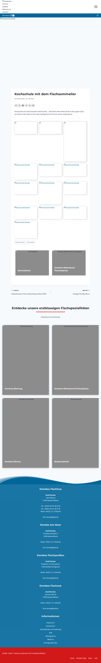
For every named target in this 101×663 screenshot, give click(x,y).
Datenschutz (50, 626)
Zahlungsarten (50, 636)
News (90, 658)
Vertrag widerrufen (50, 643)
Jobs (96, 658)
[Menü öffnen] (96, 6)
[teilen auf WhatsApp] (29, 105)
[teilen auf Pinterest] (22, 105)
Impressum (50, 623)
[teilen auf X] (19, 105)
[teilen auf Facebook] (15, 105)
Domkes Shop (81, 658)
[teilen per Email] (33, 105)
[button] (25, 128)
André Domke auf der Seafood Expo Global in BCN (28, 292)
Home (72, 658)
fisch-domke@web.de (50, 517)
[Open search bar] (98, 15)
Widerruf (50, 639)
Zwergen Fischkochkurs (81, 292)
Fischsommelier (20, 242)
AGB (50, 633)
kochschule (30, 242)
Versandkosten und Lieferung (50, 629)
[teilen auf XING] (26, 105)
